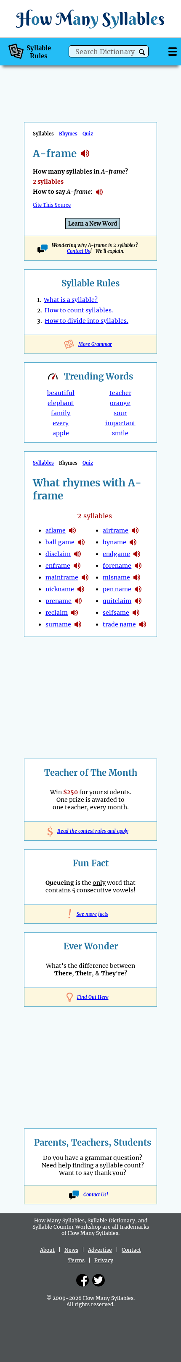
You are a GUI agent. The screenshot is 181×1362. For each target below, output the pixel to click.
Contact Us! (95, 1195)
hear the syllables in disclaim (77, 554)
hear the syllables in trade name (142, 624)
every (61, 423)
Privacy (103, 1260)
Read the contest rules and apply (90, 831)
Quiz (88, 134)
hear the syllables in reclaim (74, 613)
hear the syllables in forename (138, 566)
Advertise (100, 1250)
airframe (115, 530)
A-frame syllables (85, 153)
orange (120, 403)
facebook (82, 1280)
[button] (142, 52)
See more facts (90, 914)
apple (61, 433)
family (60, 413)
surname (58, 624)
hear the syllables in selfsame (136, 613)
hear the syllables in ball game (81, 542)
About (47, 1250)
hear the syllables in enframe (77, 566)
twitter (98, 1280)
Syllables (43, 463)
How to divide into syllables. (86, 321)
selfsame (116, 612)
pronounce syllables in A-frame (99, 192)
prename (58, 601)
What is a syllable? (71, 300)
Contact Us (78, 251)
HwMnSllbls (90, 18)
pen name (117, 589)
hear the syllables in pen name (138, 589)
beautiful (61, 393)
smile (120, 433)
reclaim (56, 612)
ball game (60, 542)
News (71, 1250)
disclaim (58, 554)
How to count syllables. (79, 310)
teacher (120, 393)
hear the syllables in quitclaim (138, 601)
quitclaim (117, 601)
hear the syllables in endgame (136, 554)
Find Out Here (93, 997)
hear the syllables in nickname (80, 589)
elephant (61, 403)
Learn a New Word (92, 223)
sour (120, 413)
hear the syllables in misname (136, 577)
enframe (57, 565)
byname (114, 542)
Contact (131, 1250)
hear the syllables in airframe (135, 530)
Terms (76, 1260)
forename (117, 565)
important (120, 423)
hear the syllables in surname (78, 624)
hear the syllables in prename (78, 601)
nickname (59, 589)
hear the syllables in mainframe (85, 577)
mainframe (61, 577)
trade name (119, 624)
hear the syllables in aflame (72, 530)
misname (116, 577)
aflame (55, 530)
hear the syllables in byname (133, 542)
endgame (116, 554)
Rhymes (68, 134)
